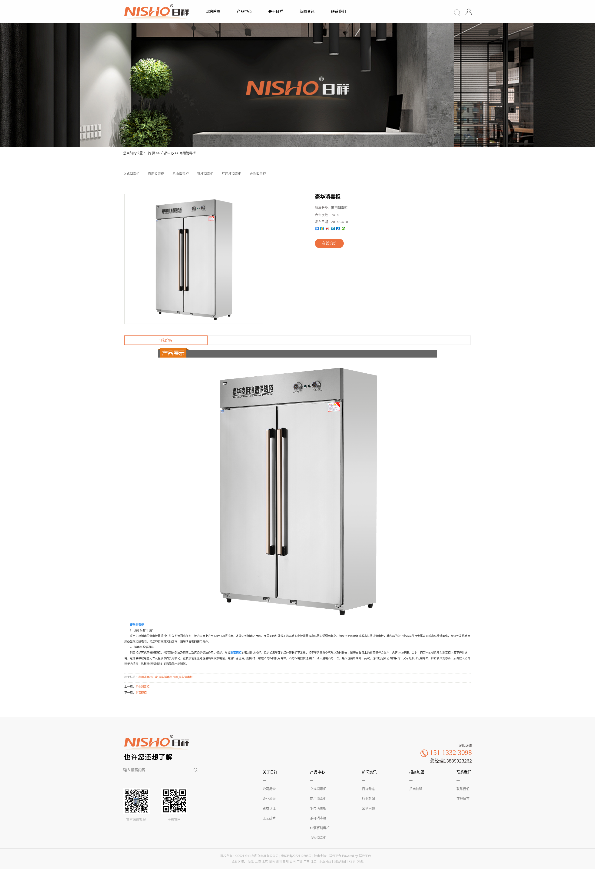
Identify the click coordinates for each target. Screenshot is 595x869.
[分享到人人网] (338, 228)
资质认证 (269, 808)
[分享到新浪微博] (328, 228)
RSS (351, 861)
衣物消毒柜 (258, 174)
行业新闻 (368, 798)
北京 (265, 861)
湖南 (272, 861)
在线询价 (329, 243)
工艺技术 (269, 818)
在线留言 (462, 798)
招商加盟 (415, 789)
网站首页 (212, 11)
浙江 (251, 861)
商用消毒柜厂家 (148, 677)
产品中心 (244, 11)
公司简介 (269, 789)
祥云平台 (335, 856)
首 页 (151, 153)
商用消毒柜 (187, 153)
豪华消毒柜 (186, 677)
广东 (307, 861)
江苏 (314, 861)
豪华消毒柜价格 (168, 677)
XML (360, 861)
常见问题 (368, 808)
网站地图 (340, 861)
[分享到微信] (344, 228)
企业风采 (269, 798)
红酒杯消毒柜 (231, 174)
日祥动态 (368, 789)
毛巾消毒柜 (180, 174)
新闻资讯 (307, 11)
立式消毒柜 (131, 174)
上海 (258, 861)
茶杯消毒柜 (205, 174)
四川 (279, 861)
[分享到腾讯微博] (333, 228)
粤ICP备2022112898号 (296, 856)
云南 (293, 861)
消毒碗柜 (141, 692)
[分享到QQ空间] (322, 228)
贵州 (286, 861)
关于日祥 (275, 11)
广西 (300, 861)
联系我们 (338, 11)
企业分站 (325, 861)
